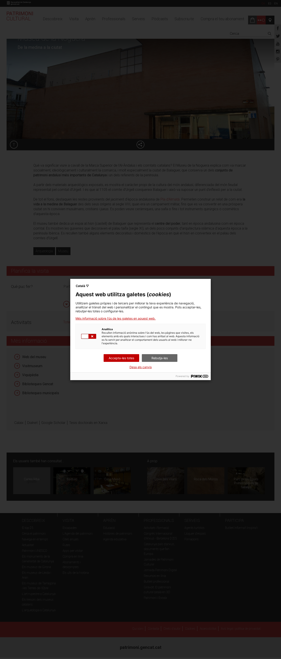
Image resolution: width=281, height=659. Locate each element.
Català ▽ (82, 286)
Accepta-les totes (121, 358)
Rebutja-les (159, 358)
